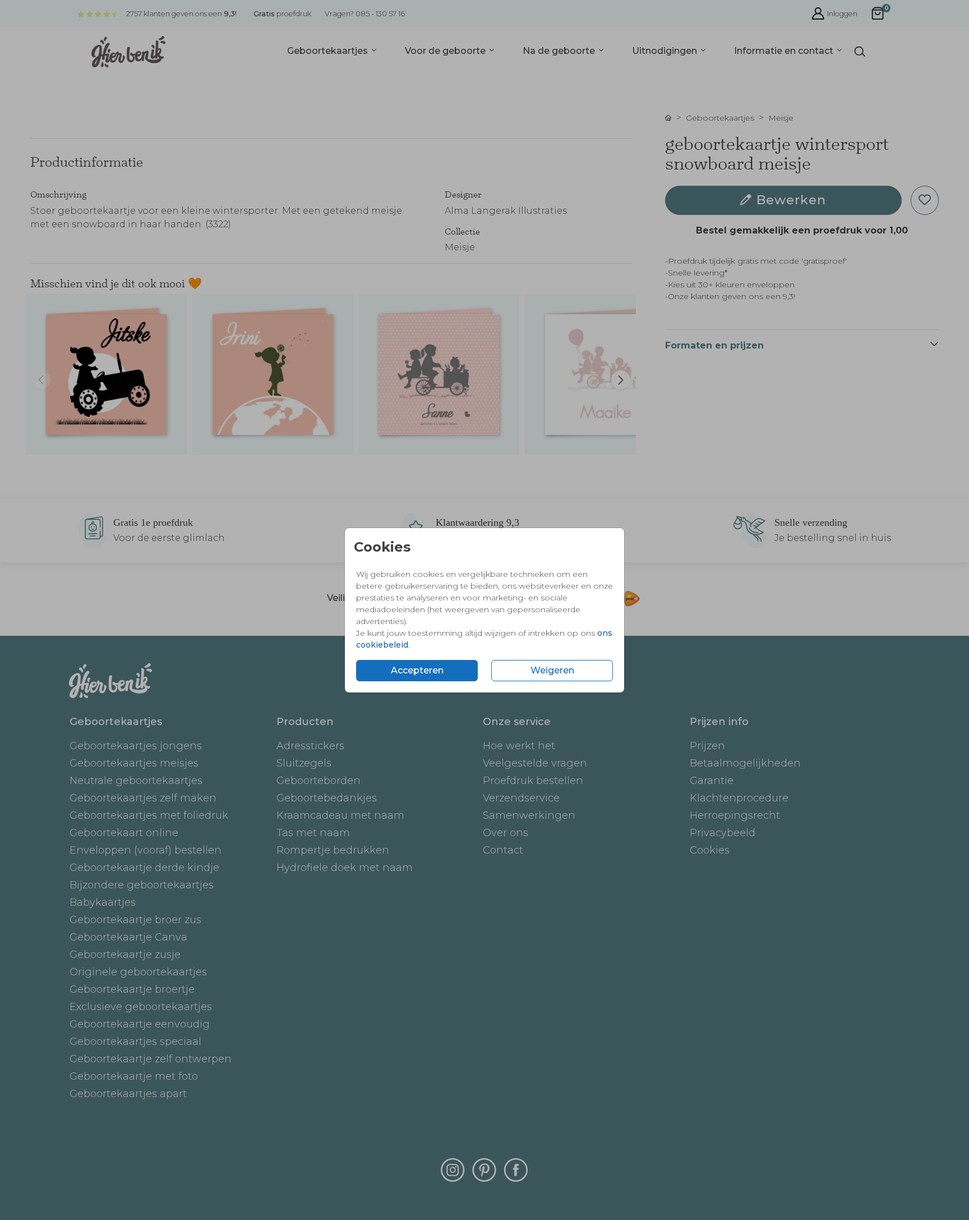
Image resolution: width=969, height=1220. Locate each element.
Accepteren (417, 670)
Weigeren (552, 670)
